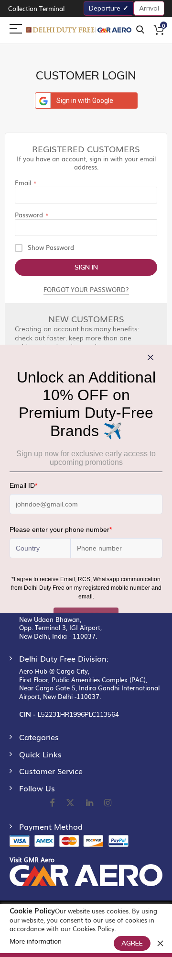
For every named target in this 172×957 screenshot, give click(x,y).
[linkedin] (90, 803)
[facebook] (52, 803)
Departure (104, 8)
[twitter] (70, 803)
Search (140, 30)
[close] (160, 943)
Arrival (149, 8)
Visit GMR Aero (32, 859)
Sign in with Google (84, 100)
